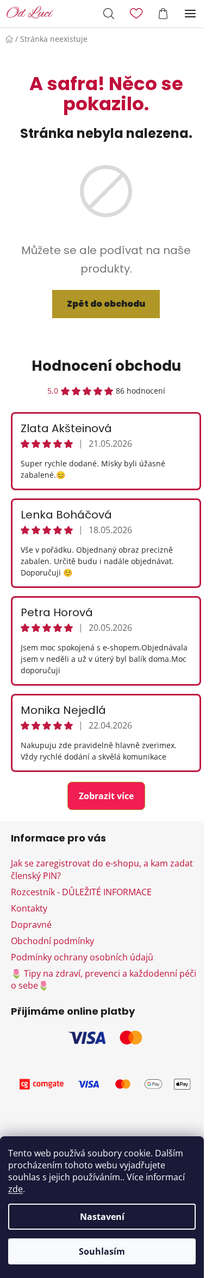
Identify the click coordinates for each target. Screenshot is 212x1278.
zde (15, 1189)
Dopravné (31, 925)
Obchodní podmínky (52, 941)
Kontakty (29, 908)
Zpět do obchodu (106, 304)
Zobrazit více (106, 796)
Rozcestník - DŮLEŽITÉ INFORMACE (81, 892)
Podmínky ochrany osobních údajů (82, 957)
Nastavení (102, 1217)
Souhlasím (102, 1251)
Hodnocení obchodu (106, 366)
